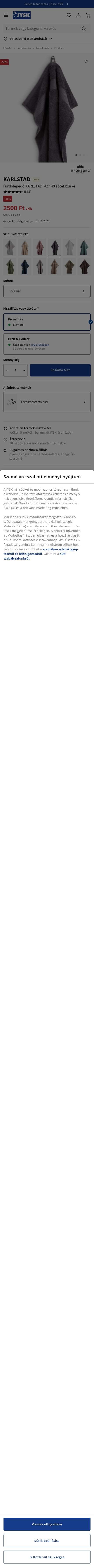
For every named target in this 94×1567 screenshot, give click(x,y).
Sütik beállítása (47, 1541)
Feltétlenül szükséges (47, 1557)
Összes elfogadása (47, 1524)
